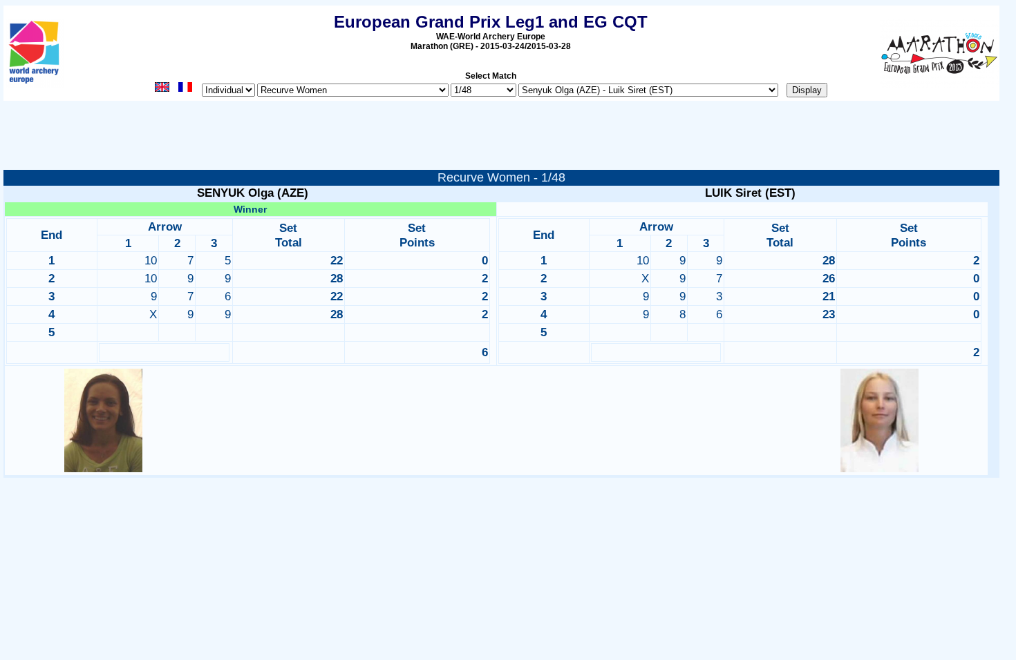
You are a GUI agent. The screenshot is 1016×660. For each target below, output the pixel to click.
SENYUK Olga (235, 193)
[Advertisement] (506, 139)
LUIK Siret (733, 193)
